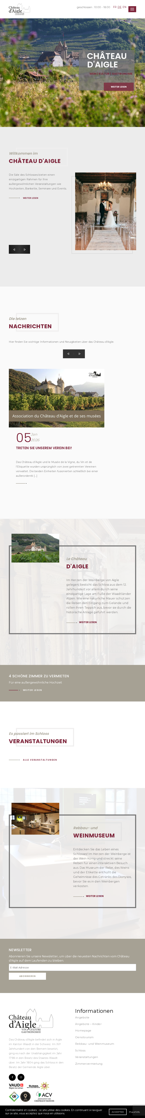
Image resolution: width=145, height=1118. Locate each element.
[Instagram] (21, 1077)
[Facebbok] (12, 1077)
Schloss (80, 1050)
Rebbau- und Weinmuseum (94, 1043)
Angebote (82, 1017)
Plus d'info (134, 1112)
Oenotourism (84, 1037)
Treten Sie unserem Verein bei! (44, 447)
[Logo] (31, 1020)
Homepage (83, 1030)
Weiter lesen (18, 60)
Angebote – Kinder (88, 1024)
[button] (14, 249)
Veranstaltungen (86, 1057)
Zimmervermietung (89, 1063)
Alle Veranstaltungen (40, 759)
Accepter (118, 1112)
